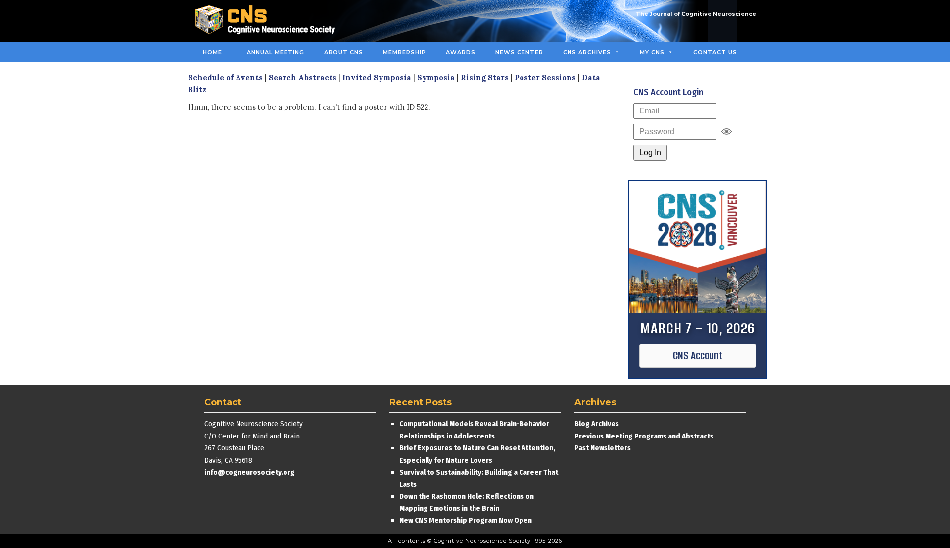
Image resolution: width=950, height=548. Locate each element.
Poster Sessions (545, 77)
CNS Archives (587, 52)
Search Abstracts (302, 77)
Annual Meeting (275, 52)
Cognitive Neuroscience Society (268, 21)
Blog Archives (596, 423)
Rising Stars (485, 77)
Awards (460, 52)
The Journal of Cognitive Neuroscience (696, 13)
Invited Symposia (376, 77)
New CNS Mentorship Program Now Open (465, 520)
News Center (519, 52)
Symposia (436, 77)
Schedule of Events (225, 77)
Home (212, 52)
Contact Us (715, 52)
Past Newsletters (602, 447)
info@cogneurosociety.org (249, 472)
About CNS (343, 52)
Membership (404, 52)
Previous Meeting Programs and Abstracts (643, 436)
